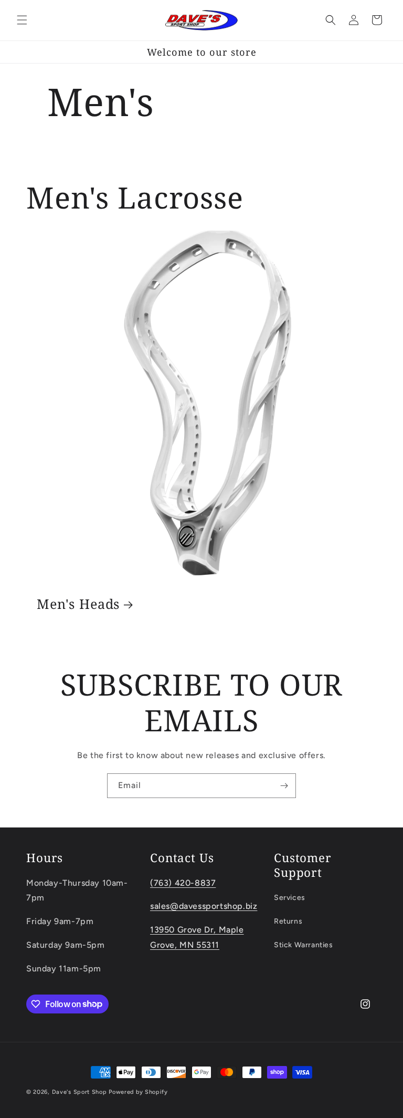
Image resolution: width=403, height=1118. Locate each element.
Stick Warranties (303, 944)
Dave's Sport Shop (79, 1092)
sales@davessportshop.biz (203, 906)
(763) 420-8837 (183, 883)
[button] (22, 20)
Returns (288, 921)
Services (289, 897)
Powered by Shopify (138, 1092)
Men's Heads (78, 604)
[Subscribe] (283, 785)
